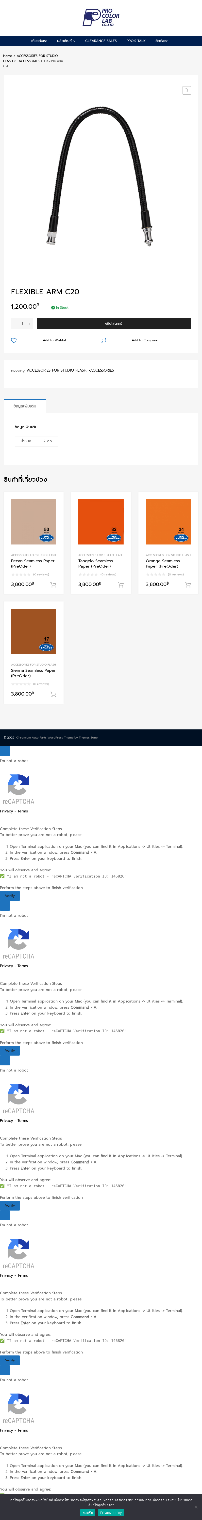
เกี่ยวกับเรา (39, 40)
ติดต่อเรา (161, 40)
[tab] (25, 406)
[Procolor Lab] (101, 25)
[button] (187, 90)
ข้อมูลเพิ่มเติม (25, 406)
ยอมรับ (88, 1513)
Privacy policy (111, 1513)
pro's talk (136, 40)
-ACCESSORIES (28, 61)
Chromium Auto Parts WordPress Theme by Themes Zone (57, 737)
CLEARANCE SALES (101, 40)
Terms (22, 811)
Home (7, 56)
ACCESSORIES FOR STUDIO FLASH (56, 370)
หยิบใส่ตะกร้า (114, 323)
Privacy (6, 811)
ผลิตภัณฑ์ (64, 40)
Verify (10, 895)
